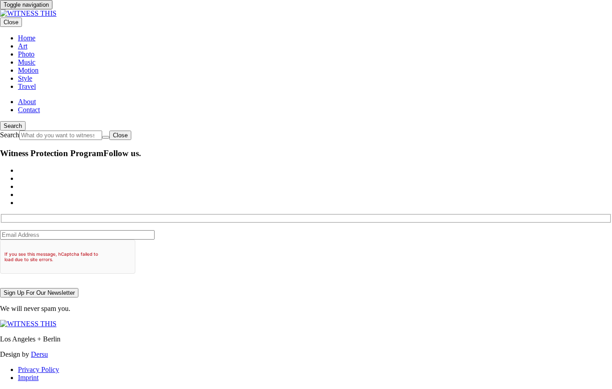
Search (13, 125)
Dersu (39, 354)
